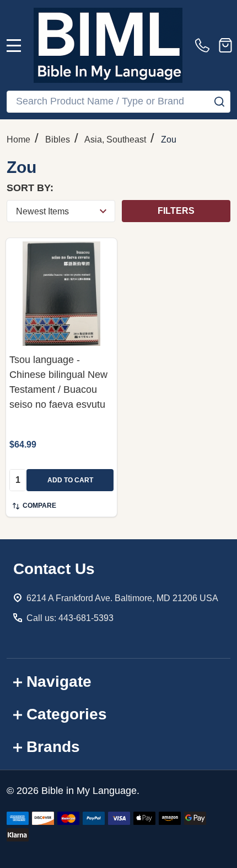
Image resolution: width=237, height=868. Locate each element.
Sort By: (30, 187)
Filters (176, 210)
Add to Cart (70, 480)
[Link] (108, 45)
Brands (53, 746)
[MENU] (14, 45)
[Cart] (225, 45)
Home (18, 139)
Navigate (58, 681)
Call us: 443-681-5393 (70, 618)
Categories (66, 714)
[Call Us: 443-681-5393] (204, 45)
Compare (39, 505)
